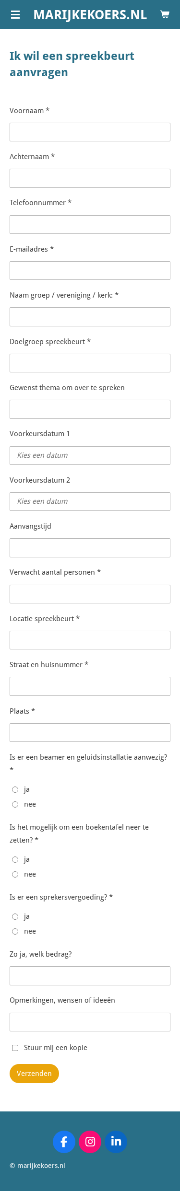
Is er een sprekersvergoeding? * (61, 897)
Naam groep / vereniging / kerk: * (64, 295)
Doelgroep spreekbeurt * (50, 341)
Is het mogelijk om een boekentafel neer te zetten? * (79, 833)
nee (30, 804)
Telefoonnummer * (41, 202)
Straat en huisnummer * (49, 664)
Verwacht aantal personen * (55, 572)
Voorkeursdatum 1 (40, 433)
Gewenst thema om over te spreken (67, 387)
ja (27, 789)
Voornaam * (29, 110)
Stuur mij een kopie (55, 1047)
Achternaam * (32, 156)
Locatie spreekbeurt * (45, 618)
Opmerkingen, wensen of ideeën (62, 1000)
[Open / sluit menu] (15, 14)
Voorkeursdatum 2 (40, 480)
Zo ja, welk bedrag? (41, 954)
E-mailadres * (32, 249)
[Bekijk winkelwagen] (164, 14)
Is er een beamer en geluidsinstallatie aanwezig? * (88, 764)
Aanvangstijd (30, 526)
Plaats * (22, 711)
